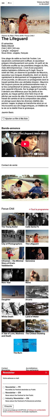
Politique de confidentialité (37, 410)
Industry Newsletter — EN (23, 399)
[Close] (45, 372)
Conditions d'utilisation (14, 412)
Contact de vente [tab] (9, 165)
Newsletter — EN (19, 394)
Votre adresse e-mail (11, 378)
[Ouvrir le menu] (3, 3)
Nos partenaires (32, 370)
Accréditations (31, 368)
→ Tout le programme (38, 209)
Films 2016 (19, 36)
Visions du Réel (7, 36)
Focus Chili (29, 36)
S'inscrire (8, 406)
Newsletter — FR (20, 388)
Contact (5, 368)
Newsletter (6, 370)
